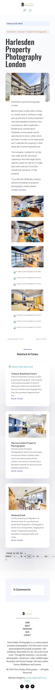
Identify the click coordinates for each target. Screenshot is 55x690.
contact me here (18, 190)
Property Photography (37, 32)
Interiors (21, 32)
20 (46, 556)
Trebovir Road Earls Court (24, 374)
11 (33, 556)
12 (37, 556)
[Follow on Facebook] (22, 686)
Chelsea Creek (18, 515)
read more (17, 399)
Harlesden (11, 32)
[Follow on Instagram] (32, 686)
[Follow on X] (27, 686)
